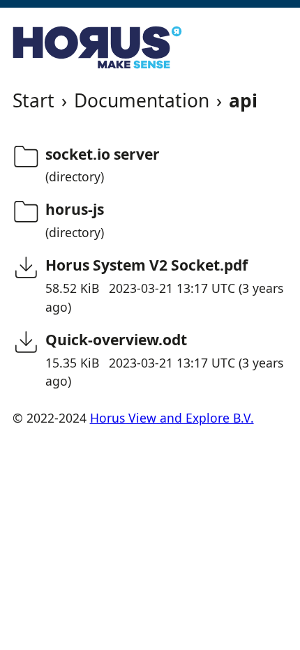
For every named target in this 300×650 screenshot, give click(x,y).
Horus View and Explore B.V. (172, 417)
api (243, 100)
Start (33, 100)
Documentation (141, 100)
